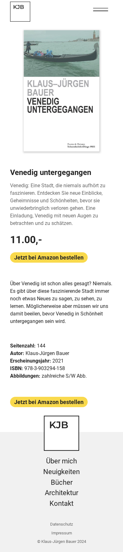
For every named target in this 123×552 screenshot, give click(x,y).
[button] (100, 9)
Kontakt (61, 503)
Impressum (61, 533)
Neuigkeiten (61, 471)
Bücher (62, 482)
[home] (20, 12)
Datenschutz (61, 524)
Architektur (61, 493)
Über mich (61, 461)
